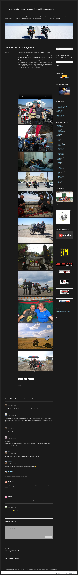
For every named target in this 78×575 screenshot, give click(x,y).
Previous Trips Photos (9, 18)
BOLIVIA (59, 177)
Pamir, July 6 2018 (60, 111)
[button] (35, 112)
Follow (58, 65)
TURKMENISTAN (61, 148)
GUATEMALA (60, 154)
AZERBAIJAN (60, 136)
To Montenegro (59, 116)
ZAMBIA (59, 134)
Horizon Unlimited (67, 311)
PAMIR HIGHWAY (61, 144)
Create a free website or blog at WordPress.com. (33, 569)
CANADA (59, 169)
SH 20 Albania (59, 114)
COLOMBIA (60, 180)
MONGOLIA (7, 52)
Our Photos (18, 18)
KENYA (59, 127)
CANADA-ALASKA (61, 171)
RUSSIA (59, 145)
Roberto (10, 404)
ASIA (58, 135)
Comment (48, 536)
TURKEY (59, 167)
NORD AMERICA (60, 168)
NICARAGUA (60, 157)
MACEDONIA (60, 164)
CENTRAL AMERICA (60, 150)
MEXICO (59, 172)
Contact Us (58, 18)
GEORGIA (60, 138)
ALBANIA (59, 160)
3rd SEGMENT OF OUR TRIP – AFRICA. (48, 16)
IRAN (58, 108)
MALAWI (59, 129)
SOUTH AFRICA (61, 131)
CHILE (59, 178)
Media (64, 16)
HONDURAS (60, 155)
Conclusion (51, 18)
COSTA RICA (60, 152)
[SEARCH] (72, 49)
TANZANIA (60, 132)
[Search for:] (63, 48)
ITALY (59, 163)
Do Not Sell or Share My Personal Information (49, 569)
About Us (60, 16)
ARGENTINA (60, 176)
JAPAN (59, 140)
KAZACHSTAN (60, 141)
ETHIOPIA (60, 126)
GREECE (59, 162)
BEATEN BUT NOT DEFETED (62, 103)
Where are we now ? (37, 18)
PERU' (59, 182)
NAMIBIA (59, 130)
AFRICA (58, 125)
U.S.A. (59, 173)
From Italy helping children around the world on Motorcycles (29, 9)
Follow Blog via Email (62, 55)
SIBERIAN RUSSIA (61, 146)
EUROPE (58, 159)
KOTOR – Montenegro (60, 115)
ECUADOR (60, 181)
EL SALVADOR (60, 153)
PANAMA (59, 158)
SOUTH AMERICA (60, 175)
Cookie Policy (20, 573)
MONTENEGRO (60, 166)
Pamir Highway (59, 112)
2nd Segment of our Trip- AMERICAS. (31, 16)
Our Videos (45, 18)
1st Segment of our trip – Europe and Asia (13, 16)
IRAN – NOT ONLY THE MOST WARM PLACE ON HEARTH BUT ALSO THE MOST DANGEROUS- (65, 106)
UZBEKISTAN (60, 149)
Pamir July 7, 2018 (60, 110)
